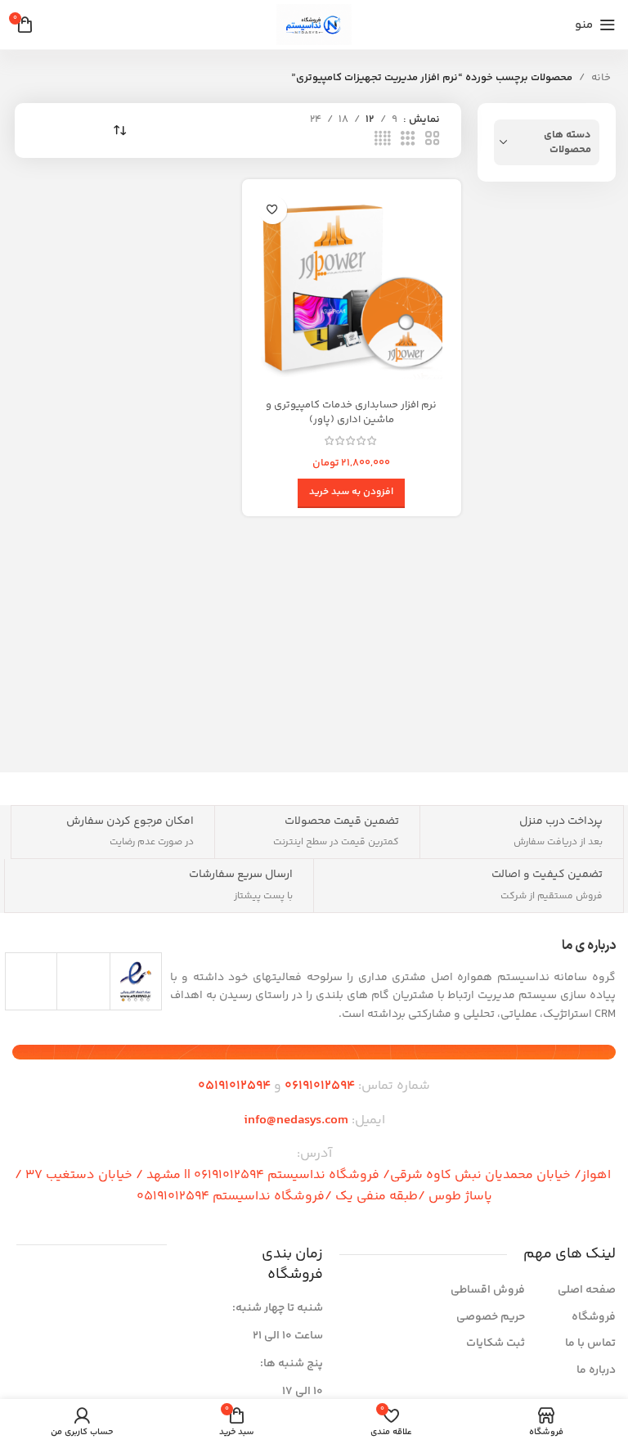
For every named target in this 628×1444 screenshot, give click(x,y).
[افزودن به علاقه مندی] (272, 210)
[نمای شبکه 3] (408, 139)
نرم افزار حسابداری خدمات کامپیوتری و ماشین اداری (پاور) (351, 412)
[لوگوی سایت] (314, 24)
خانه (601, 78)
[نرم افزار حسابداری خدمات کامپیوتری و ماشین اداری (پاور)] (351, 288)
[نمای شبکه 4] (383, 139)
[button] (351, 493)
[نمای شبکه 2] (432, 139)
